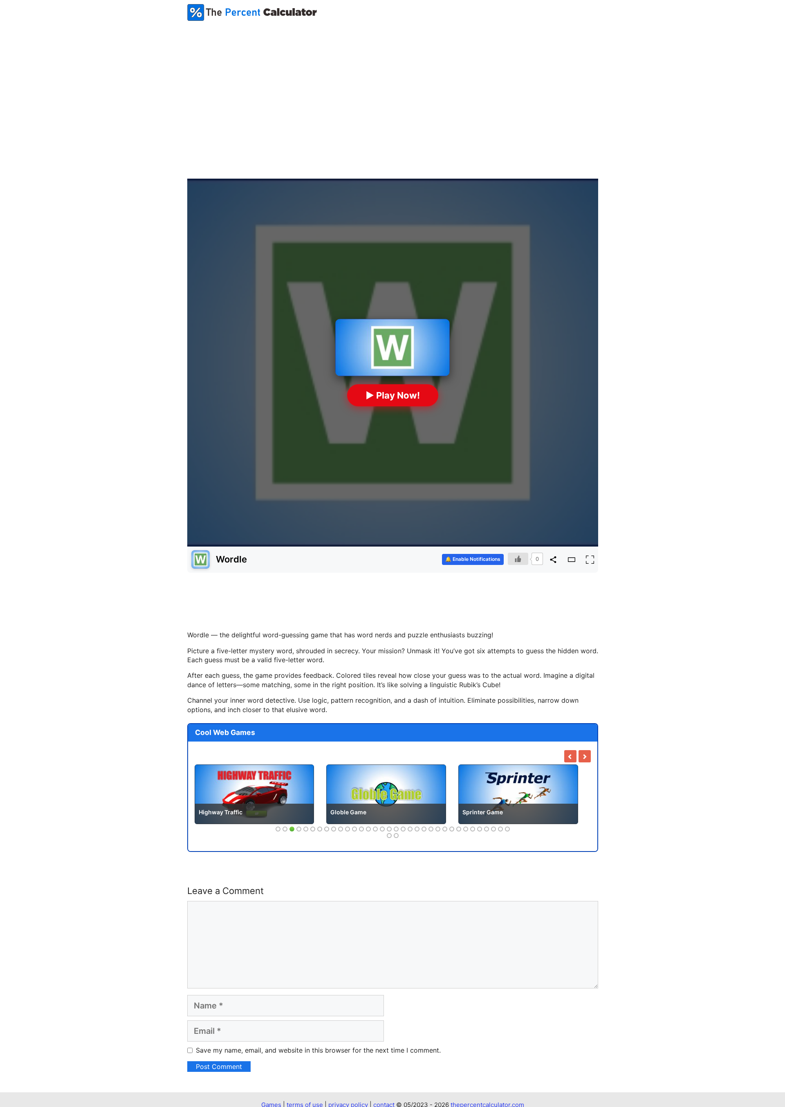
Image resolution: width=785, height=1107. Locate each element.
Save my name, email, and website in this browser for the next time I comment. (318, 1050)
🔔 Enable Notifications (472, 559)
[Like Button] (518, 559)
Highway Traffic (220, 812)
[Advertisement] (392, 88)
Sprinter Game (482, 812)
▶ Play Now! (393, 395)
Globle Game (348, 812)
